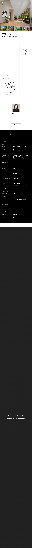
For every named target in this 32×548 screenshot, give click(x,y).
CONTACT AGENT (16, 124)
